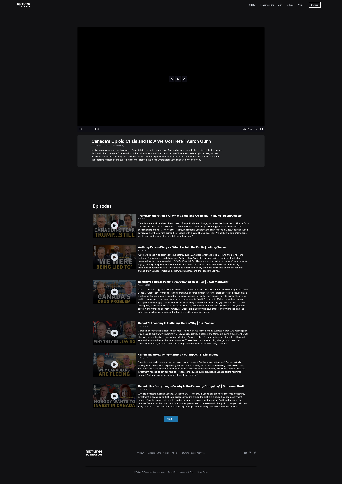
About (175, 453)
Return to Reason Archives (193, 453)
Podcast (290, 5)
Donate (314, 5)
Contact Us (172, 472)
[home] (23, 4)
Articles (301, 5)
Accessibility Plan (186, 472)
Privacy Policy (202, 472)
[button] (171, 79)
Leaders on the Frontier (271, 5)
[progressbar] (247, 129)
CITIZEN (252, 5)
